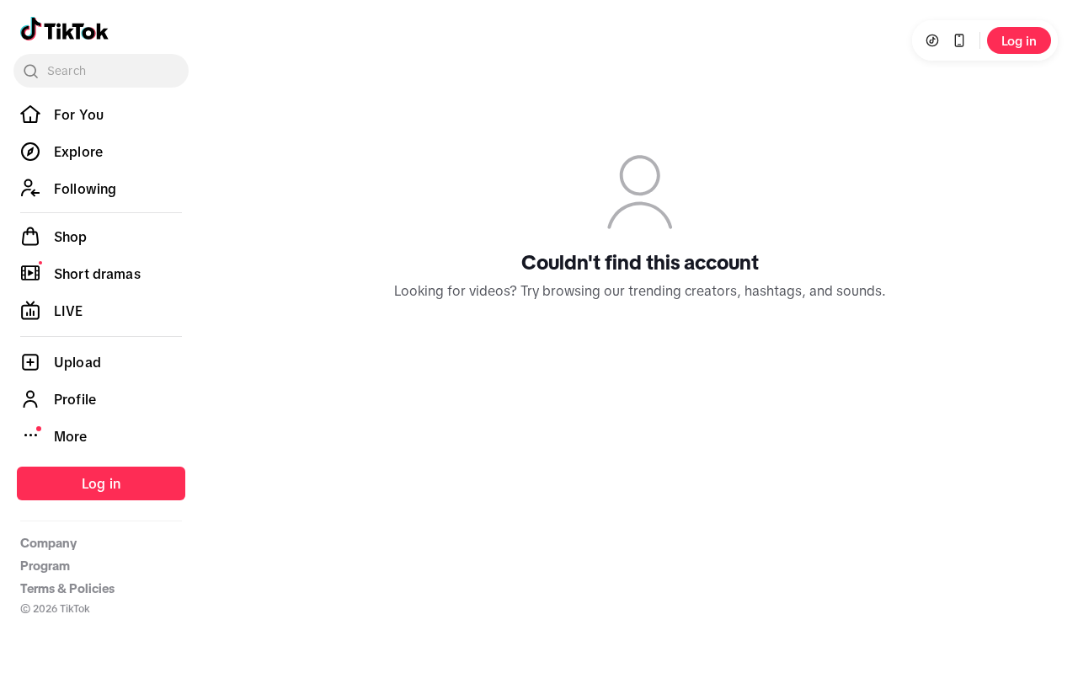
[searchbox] (101, 71)
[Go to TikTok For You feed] (64, 28)
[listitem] (101, 114)
